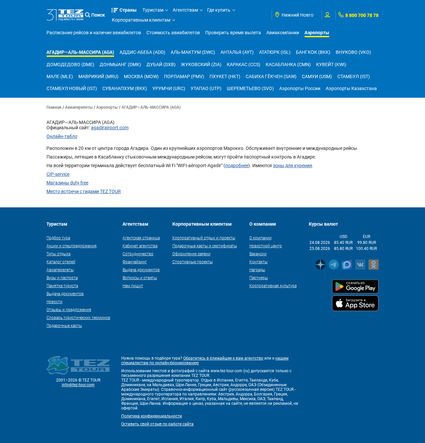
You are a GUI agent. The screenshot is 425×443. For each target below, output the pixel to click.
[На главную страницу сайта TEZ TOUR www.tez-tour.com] (64, 15)
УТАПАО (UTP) (206, 88)
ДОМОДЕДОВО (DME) (70, 64)
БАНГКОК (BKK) (313, 52)
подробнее (236, 165)
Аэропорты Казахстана (351, 88)
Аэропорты (316, 32)
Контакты (258, 261)
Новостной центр (265, 245)
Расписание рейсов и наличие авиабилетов (93, 32)
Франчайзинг (135, 261)
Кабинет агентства (140, 245)
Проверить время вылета (233, 32)
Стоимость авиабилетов (173, 32)
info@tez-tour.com (78, 385)
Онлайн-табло (61, 136)
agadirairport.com (109, 127)
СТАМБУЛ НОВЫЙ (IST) (71, 88)
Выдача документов (65, 293)
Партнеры (258, 277)
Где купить (218, 10)
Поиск (98, 15)
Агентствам (185, 10)
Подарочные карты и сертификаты (204, 245)
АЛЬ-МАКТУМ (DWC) (193, 52)
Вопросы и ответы (140, 277)
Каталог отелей (60, 261)
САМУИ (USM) (317, 76)
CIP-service (57, 174)
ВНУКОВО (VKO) (353, 52)
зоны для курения (292, 165)
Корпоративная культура (273, 285)
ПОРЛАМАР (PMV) (184, 76)
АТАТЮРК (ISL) (275, 52)
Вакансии (258, 253)
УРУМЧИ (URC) (168, 88)
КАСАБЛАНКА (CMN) (288, 64)
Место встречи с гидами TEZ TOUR (83, 191)
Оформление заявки (191, 253)
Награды (257, 269)
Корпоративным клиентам (141, 20)
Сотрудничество (138, 253)
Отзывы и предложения (68, 309)
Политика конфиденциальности (151, 416)
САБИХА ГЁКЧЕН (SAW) (271, 76)
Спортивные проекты (192, 261)
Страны (128, 10)
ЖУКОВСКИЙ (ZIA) (201, 64)
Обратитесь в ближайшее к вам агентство (223, 358)
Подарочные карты (64, 325)
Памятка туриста (62, 285)
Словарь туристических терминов (78, 317)
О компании (260, 237)
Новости (54, 301)
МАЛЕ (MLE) (59, 76)
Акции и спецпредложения (71, 245)
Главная (53, 107)
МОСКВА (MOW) (141, 76)
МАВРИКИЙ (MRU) (98, 76)
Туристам (152, 10)
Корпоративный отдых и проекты (203, 237)
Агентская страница (141, 237)
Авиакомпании (282, 32)
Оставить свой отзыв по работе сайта (157, 424)
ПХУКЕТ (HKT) (225, 76)
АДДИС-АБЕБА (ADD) (142, 52)
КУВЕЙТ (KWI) (331, 64)
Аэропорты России (299, 88)
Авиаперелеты (79, 107)
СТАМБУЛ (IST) (353, 76)
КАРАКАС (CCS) (243, 64)
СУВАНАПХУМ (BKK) (124, 88)
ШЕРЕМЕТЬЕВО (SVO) (250, 88)
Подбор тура (58, 237)
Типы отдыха (58, 253)
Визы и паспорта (62, 277)
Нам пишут (133, 285)
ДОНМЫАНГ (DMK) (120, 64)
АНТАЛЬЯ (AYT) (237, 52)
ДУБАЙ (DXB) (161, 64)
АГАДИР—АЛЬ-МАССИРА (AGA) (80, 52)
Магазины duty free (67, 182)
